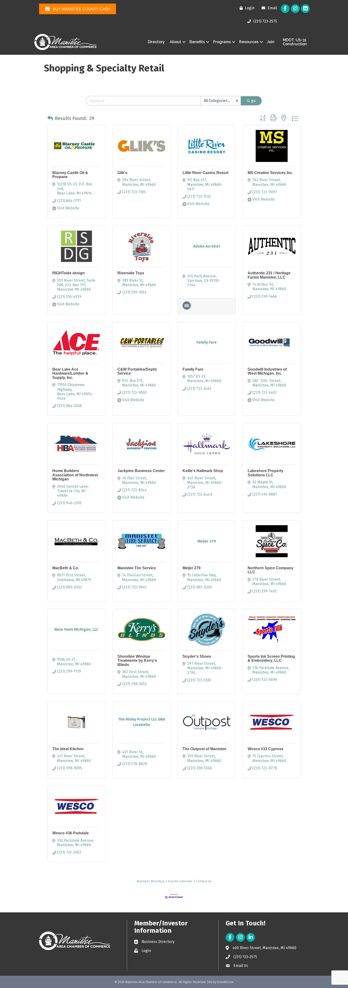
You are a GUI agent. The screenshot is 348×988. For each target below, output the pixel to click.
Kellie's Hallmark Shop (203, 471)
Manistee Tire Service (136, 568)
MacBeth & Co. (65, 568)
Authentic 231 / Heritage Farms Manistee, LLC (269, 275)
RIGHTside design (68, 273)
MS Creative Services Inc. (270, 173)
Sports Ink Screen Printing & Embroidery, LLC (271, 658)
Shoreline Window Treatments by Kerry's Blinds (137, 660)
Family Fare (193, 369)
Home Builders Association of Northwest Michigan (75, 475)
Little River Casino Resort (205, 173)
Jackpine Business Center (141, 471)
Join (270, 42)
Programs (222, 42)
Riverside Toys (130, 273)
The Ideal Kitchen (68, 749)
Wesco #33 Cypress (265, 749)
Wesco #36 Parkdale (70, 833)
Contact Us (204, 881)
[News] (187, 308)
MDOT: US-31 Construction (295, 42)
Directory (156, 42)
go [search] (253, 100)
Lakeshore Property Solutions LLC (265, 473)
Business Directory (151, 881)
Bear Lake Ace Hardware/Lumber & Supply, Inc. (70, 373)
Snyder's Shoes (197, 656)
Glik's (122, 173)
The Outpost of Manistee (204, 749)
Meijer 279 (192, 568)
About (175, 42)
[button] (50, 118)
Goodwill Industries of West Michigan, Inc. (267, 371)
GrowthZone (225, 982)
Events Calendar (180, 881)
